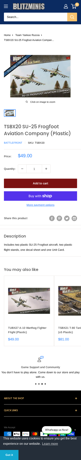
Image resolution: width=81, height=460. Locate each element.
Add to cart (40, 183)
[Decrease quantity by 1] (22, 169)
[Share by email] (74, 218)
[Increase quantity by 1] (46, 169)
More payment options (40, 204)
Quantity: (10, 168)
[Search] (72, 17)
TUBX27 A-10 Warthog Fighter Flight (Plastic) (27, 330)
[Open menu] (6, 6)
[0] (73, 6)
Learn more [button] (50, 443)
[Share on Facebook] (52, 218)
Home (7, 35)
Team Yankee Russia (27, 35)
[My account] (66, 6)
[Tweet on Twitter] (67, 218)
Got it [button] (9, 454)
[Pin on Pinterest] (59, 218)
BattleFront (13, 142)
